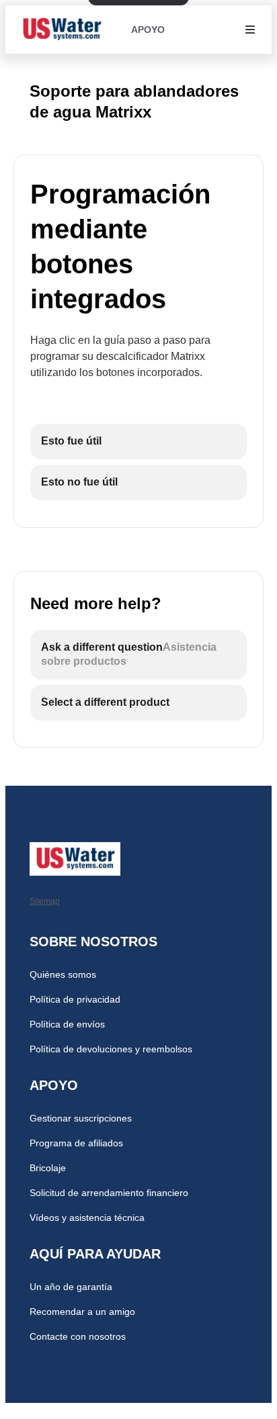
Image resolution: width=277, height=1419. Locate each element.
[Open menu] (250, 29)
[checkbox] (138, 441)
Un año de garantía (71, 1286)
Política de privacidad (75, 999)
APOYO (148, 29)
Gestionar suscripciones (81, 1118)
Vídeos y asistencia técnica (87, 1217)
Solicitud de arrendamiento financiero (109, 1192)
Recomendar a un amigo (82, 1311)
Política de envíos (67, 1024)
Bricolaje (48, 1167)
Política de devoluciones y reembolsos (111, 1049)
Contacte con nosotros (78, 1336)
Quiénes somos (63, 974)
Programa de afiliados (76, 1143)
